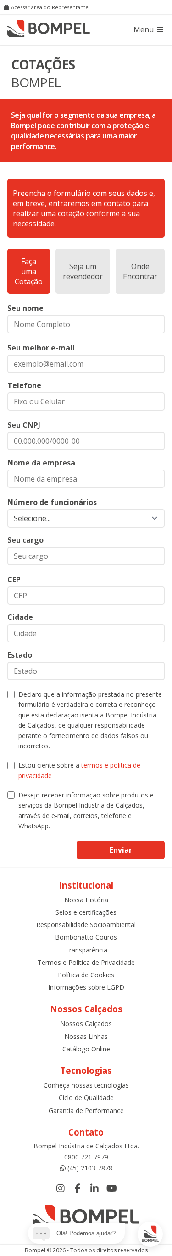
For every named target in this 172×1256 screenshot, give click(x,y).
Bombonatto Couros (86, 937)
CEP (14, 579)
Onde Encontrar (140, 271)
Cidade (20, 617)
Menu (144, 29)
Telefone (24, 385)
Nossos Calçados (86, 1023)
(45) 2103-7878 (89, 1168)
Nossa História (86, 899)
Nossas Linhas (86, 1036)
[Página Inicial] (48, 29)
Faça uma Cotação (29, 271)
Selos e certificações (86, 912)
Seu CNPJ (23, 425)
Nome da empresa (41, 463)
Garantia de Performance (86, 1110)
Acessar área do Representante (50, 7)
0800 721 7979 (86, 1157)
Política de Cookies (86, 974)
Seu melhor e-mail (41, 348)
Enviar (121, 850)
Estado (19, 655)
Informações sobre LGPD (86, 987)
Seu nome (25, 308)
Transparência (86, 950)
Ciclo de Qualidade (86, 1097)
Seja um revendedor (83, 271)
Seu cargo (25, 540)
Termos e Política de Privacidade (86, 962)
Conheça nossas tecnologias (86, 1085)
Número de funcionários (52, 502)
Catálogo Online (86, 1048)
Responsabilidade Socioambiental (86, 924)
